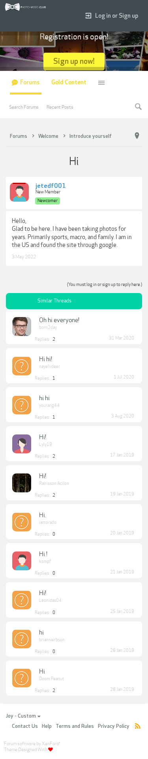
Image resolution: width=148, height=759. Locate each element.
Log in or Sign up (116, 16)
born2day (48, 327)
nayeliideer (49, 366)
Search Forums (24, 107)
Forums (29, 82)
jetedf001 (51, 186)
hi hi (44, 398)
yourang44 (49, 405)
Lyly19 (45, 444)
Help (47, 726)
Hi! (42, 437)
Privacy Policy (113, 726)
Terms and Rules (75, 726)
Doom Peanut (51, 678)
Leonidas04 (50, 600)
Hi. (42, 515)
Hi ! (43, 554)
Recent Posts (60, 107)
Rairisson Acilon (54, 483)
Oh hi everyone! (59, 320)
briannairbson (52, 639)
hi (41, 633)
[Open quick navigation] (137, 136)
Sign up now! (74, 61)
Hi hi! (45, 359)
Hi (42, 671)
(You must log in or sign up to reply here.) (104, 284)
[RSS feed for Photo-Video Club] (137, 726)
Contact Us (25, 726)
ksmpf (45, 561)
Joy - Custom (21, 716)
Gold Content (68, 82)
